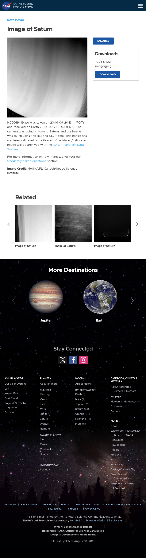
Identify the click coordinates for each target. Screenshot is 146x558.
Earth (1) (80, 394)
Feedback (50, 504)
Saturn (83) (82, 409)
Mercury (45, 394)
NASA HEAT (118, 488)
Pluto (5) (80, 424)
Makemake (46, 449)
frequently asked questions (26, 161)
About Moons (83, 384)
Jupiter (46, 320)
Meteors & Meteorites (124, 401)
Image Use (83, 504)
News (114, 426)
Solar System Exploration (21, 5)
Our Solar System (15, 384)
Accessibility (91, 509)
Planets (45, 378)
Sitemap (72, 509)
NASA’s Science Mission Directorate (98, 520)
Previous (8, 224)
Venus (44, 399)
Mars (43, 409)
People (115, 449)
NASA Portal (54, 509)
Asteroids (116, 406)
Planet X (45, 469)
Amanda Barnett (82, 527)
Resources (117, 440)
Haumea (45, 454)
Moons (79, 378)
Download (108, 74)
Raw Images (15, 20)
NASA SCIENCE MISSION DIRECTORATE (117, 504)
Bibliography (30, 504)
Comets (115, 411)
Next (137, 224)
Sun (7, 388)
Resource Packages (123, 483)
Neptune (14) (83, 419)
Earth (100, 320)
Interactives (118, 464)
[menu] (140, 6)
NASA (5, 5)
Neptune (45, 428)
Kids (113, 459)
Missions (116, 454)
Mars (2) (80, 399)
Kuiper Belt (11, 393)
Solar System (14, 378)
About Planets (48, 384)
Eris (42, 459)
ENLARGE (103, 41)
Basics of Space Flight (124, 469)
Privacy (66, 504)
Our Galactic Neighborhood (21, 14)
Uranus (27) (82, 414)
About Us (10, 504)
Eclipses (9, 412)
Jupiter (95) (82, 404)
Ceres (43, 444)
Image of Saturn (25, 246)
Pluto (43, 439)
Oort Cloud (11, 398)
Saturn (44, 419)
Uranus (44, 424)
